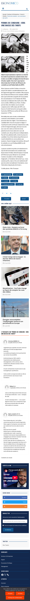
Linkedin (10, 193)
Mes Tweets (6, 545)
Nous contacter (5, 586)
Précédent (7, 198)
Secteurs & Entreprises (13, 14)
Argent (3, 559)
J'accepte (10, 593)
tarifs (5, 187)
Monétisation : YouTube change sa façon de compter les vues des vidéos (15, 290)
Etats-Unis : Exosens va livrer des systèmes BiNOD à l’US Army (15, 228)
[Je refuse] (28, 594)
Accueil (4, 14)
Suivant (24, 198)
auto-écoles (19, 174)
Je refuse (20, 593)
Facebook (2, 193)
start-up (20, 184)
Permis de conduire (9, 184)
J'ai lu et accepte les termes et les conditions (15, 525)
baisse (5, 177)
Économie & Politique (6, 563)
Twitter (6, 193)
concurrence (15, 177)
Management (4, 566)
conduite (6, 181)
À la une (4, 31)
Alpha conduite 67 (13, 414)
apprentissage (7, 174)
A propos (3, 583)
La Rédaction (5, 29)
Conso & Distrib (10, 31)
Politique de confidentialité (15, 597)
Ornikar (15, 181)
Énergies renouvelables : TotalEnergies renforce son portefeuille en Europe (13, 321)
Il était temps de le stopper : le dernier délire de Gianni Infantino (14, 258)
